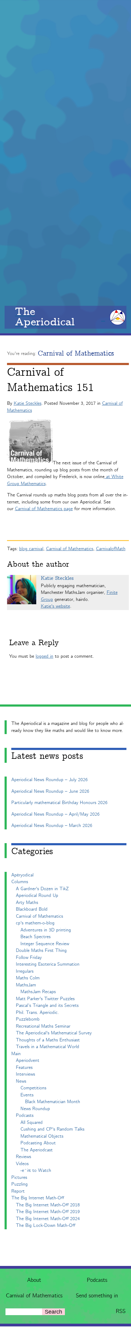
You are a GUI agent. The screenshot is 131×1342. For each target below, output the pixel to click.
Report (18, 1191)
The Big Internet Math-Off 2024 (48, 1219)
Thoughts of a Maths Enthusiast (48, 1040)
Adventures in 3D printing (45, 930)
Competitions (33, 1088)
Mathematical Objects (41, 1136)
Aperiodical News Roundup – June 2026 (50, 791)
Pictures (19, 1177)
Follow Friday (29, 957)
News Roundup (35, 1109)
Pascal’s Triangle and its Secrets (47, 1005)
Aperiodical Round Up (37, 895)
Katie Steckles (27, 403)
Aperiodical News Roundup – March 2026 (51, 825)
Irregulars (25, 971)
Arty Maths (27, 902)
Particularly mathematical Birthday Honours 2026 (59, 803)
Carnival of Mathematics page (44, 509)
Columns (19, 882)
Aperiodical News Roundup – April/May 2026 (55, 814)
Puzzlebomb (28, 1019)
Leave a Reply (34, 643)
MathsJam (26, 985)
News (21, 1081)
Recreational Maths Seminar (43, 1026)
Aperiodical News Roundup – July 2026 (49, 780)
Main (16, 1054)
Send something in (97, 1296)
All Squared (31, 1122)
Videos (22, 1164)
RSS (121, 1311)
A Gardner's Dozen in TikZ (42, 889)
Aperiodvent (27, 1060)
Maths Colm (28, 978)
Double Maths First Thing (41, 950)
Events (27, 1095)
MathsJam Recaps (38, 992)
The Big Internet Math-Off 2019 (48, 1212)
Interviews (25, 1074)
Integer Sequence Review (44, 944)
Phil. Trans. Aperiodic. (37, 1012)
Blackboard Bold (32, 909)
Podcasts (97, 1280)
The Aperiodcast (36, 1150)
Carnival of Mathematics (34, 1296)
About (34, 1280)
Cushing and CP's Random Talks (52, 1129)
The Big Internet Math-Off (37, 1198)
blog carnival (31, 549)
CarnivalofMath (111, 549)
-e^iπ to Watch (35, 1170)
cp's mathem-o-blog (35, 923)
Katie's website (55, 606)
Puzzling (19, 1184)
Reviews (23, 1157)
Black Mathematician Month (52, 1102)
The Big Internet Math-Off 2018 (48, 1205)
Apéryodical (22, 875)
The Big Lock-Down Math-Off (45, 1225)
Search (53, 1312)
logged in (44, 656)
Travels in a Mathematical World (47, 1047)
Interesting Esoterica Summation (48, 964)
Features (24, 1067)
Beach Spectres (35, 937)
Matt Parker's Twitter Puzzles (45, 999)
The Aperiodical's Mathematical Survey (54, 1033)
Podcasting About (38, 1143)
